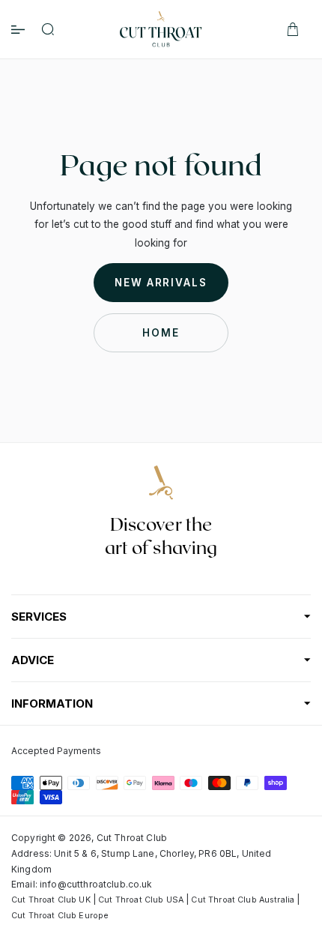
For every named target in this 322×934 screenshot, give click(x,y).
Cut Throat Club (132, 837)
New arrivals (161, 283)
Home (161, 333)
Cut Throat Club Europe (60, 916)
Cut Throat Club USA (140, 900)
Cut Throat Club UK (51, 900)
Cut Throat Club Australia (242, 900)
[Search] (48, 29)
